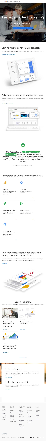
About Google (13, 437)
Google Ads (29, 410)
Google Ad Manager (29, 417)
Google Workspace (38, 418)
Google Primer (13, 421)
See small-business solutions (8, 54)
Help (33, 437)
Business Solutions (37, 415)
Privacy (3, 437)
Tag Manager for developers (22, 421)
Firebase (29, 422)
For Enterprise (4, 419)
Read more (4, 263)
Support (12, 410)
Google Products (21, 437)
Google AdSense (29, 413)
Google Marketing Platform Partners (21, 412)
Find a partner (9, 377)
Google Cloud (29, 420)
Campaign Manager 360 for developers (22, 425)
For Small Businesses (4, 416)
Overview (4, 413)
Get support (8, 389)
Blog (11, 412)
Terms (8, 437)
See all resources (23, 357)
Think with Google (38, 411)
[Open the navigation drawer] (1, 1)
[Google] (6, 1)
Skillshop (12, 419)
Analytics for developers (21, 417)
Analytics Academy (12, 416)
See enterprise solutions (7, 103)
